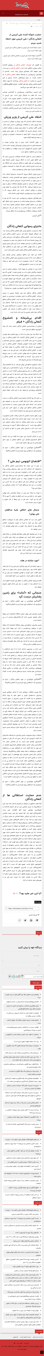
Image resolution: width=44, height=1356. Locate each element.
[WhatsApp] (31, 920)
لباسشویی (15, 1337)
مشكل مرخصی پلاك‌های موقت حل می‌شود (26, 1241)
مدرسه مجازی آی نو (25, 1337)
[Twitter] (25, 920)
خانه (39, 20)
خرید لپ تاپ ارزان (38, 1337)
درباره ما (26, 1343)
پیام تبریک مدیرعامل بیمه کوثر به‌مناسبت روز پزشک (23, 1292)
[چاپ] (31, 26)
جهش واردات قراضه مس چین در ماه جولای (25, 1310)
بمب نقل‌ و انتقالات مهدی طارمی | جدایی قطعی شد (23, 1162)
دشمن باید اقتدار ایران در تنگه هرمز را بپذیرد (25, 1214)
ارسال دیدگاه (36, 983)
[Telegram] (37, 920)
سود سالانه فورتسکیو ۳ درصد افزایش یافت (25, 1266)
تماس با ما (20, 1343)
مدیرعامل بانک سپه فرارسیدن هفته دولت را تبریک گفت (22, 1053)
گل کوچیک (30, 65)
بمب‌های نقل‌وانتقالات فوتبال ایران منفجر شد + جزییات (22, 1139)
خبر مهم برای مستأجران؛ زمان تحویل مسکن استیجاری (22, 1158)
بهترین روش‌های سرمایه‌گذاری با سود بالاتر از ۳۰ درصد (22, 1236)
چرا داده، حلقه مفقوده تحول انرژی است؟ (26, 1041)
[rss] (14, 1343)
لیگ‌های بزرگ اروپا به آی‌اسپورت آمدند (27, 1232)
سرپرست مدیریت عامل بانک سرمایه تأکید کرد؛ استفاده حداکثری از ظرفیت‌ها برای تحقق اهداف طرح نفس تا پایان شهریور (23, 1095)
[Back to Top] (41, 1352)
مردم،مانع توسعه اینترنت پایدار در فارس (26, 1270)
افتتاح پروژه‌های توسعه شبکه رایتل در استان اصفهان (22, 1001)
